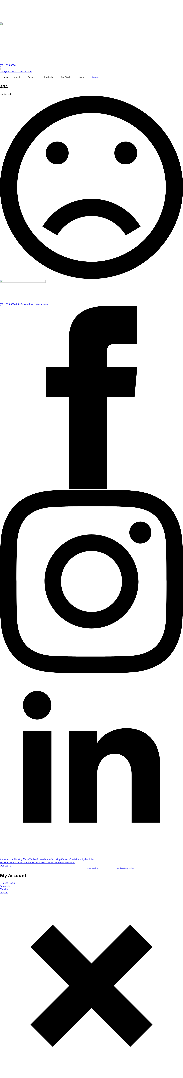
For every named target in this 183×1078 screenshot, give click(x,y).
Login (81, 77)
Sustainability (77, 859)
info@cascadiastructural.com (16, 71)
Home (5, 77)
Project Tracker (8, 883)
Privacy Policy (92, 868)
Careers (65, 859)
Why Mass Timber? (28, 859)
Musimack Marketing (125, 868)
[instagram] (91, 672)
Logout (4, 892)
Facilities (89, 859)
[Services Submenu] (38, 77)
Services (32, 77)
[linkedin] (91, 856)
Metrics (4, 889)
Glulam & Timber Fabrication (25, 862)
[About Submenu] (22, 77)
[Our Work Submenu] (73, 77)
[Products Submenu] (55, 77)
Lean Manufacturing (50, 859)
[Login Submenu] (86, 77)
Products (48, 77)
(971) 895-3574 (8, 65)
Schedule (5, 886)
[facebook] (91, 488)
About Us (12, 859)
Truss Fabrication (50, 862)
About (17, 77)
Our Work (65, 77)
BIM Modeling (67, 862)
